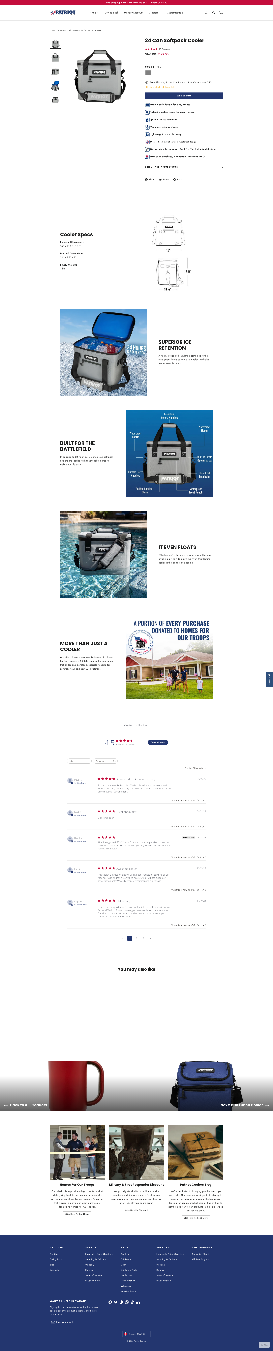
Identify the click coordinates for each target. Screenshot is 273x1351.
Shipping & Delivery (95, 1259)
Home (52, 30)
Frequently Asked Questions (99, 1254)
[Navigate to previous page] (123, 938)
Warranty (89, 1264)
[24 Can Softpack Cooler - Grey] (51, 1036)
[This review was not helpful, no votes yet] (203, 800)
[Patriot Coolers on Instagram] (127, 1302)
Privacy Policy (92, 1280)
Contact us (55, 1270)
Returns (89, 1270)
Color (153, 66)
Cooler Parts (127, 1275)
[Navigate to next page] (150, 938)
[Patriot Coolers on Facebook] (110, 1302)
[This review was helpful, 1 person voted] (198, 800)
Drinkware (126, 1259)
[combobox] (79, 761)
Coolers (125, 1254)
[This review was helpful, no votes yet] (198, 826)
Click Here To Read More (77, 1214)
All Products (73, 30)
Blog (52, 1264)
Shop (93, 12)
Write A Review (158, 742)
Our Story (54, 1254)
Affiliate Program (200, 1259)
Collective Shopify (201, 1254)
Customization (175, 12)
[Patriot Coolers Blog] (195, 1152)
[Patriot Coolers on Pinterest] (121, 1302)
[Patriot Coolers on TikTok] (132, 1302)
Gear (123, 1264)
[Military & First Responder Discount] (136, 1152)
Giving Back (111, 12)
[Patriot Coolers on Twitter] (115, 1302)
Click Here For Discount (136, 1210)
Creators (154, 12)
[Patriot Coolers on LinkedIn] (138, 1302)
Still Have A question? (161, 167)
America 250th (128, 1291)
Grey (148, 73)
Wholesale (126, 1286)
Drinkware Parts (128, 1270)
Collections (61, 30)
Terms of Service (93, 1275)
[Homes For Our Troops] (77, 1152)
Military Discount (133, 12)
